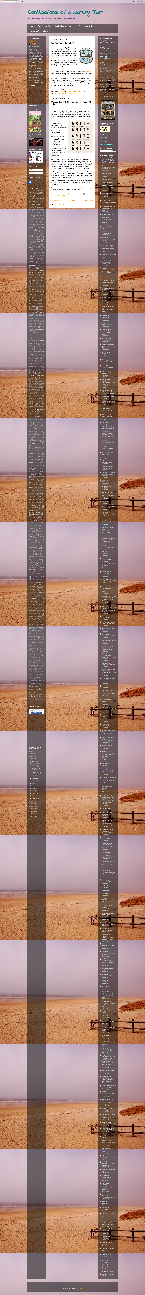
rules (30, 592)
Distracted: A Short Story (38, 31)
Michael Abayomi (36, 490)
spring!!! (40, 622)
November (35, 763)
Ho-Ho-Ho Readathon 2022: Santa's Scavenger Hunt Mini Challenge (108, 506)
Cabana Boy (39, 283)
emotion (30, 351)
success (30, 636)
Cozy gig (39, 312)
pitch (30, 545)
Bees (43, 233)
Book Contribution (33, 252)
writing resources (36, 698)
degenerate (41, 327)
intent (30, 447)
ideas (41, 431)
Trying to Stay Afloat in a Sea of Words (109, 587)
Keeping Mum (32, 456)
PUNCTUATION (32, 567)
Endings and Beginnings (35, 352)
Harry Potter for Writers (109, 596)
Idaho (37, 431)
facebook (31, 360)
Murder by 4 (105, 360)
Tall (43, 648)
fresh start (33, 378)
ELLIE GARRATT (107, 690)
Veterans (35, 675)
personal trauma (34, 542)
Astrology (41, 218)
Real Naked (40, 578)
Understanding (41, 671)
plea (30, 547)
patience (31, 537)
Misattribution (40, 495)
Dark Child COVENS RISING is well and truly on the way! (108, 1188)
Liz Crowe (40, 468)
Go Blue (38, 392)
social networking (34, 615)
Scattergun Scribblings (109, 254)
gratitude (31, 401)
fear (41, 364)
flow (35, 372)
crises (37, 318)
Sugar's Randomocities (109, 1085)
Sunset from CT (106, 1256)
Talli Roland (105, 986)
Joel (36, 453)
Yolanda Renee (34, 701)
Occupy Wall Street (36, 525)
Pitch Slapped (106, 707)
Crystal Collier (39, 320)
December (35, 761)
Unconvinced (105, 725)
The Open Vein (106, 1076)
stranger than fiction (34, 631)
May (33, 788)
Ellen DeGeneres (34, 349)
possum (30, 551)
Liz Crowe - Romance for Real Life (108, 1028)
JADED (41, 450)
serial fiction (34, 601)
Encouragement (38, 351)
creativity (31, 318)
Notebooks (105, 1262)
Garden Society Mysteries (64, 26)
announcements (32, 213)
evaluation (35, 355)
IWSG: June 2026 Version (108, 325)
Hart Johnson (35, 46)
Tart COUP (33, 650)
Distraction (40, 335)
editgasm (31, 345)
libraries (37, 465)
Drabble (42, 340)
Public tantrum (36, 561)
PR (36, 553)
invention (42, 447)
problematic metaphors (34, 556)
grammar (39, 398)
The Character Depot (108, 447)
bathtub (42, 231)
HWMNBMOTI (32, 428)
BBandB (32, 233)
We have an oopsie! (107, 1050)
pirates (41, 544)
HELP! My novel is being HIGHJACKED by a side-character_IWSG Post (108, 384)
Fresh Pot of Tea (107, 886)
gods (30, 395)
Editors (37, 346)
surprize (30, 643)
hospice (30, 420)
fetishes (40, 367)
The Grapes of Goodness (106, 891)
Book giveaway (40, 255)
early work (40, 341)
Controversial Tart (33, 309)
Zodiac (41, 701)
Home (72, 201)
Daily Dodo (105, 980)
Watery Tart (41, 680)
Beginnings (33, 235)
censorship (40, 288)
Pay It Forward (39, 537)
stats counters (38, 625)
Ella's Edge (105, 616)
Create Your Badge (33, 184)
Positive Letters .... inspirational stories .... (109, 279)
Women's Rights (39, 691)
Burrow (42, 280)
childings (31, 295)
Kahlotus (38, 455)
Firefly (43, 369)
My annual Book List (107, 482)
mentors (35, 489)
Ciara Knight (105, 441)
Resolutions (32, 586)
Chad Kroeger (32, 289)
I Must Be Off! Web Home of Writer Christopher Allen (107, 648)
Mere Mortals (41, 489)
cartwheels (42, 286)
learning (41, 461)
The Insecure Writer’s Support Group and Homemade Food (107, 231)
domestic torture (40, 337)
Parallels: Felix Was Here (36, 534)
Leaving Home (106, 488)
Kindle (36, 457)
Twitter (31, 669)
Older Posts (88, 201)
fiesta (30, 369)
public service (41, 559)
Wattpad (32, 682)
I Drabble (104, 268)
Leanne (35, 461)
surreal (35, 643)
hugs (30, 424)
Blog (31, 26)
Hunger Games (36, 427)
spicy (42, 619)
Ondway (41, 526)
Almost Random (36, 204)
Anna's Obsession (107, 366)
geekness (40, 384)
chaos (30, 291)
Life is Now (105, 747)
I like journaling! (106, 340)
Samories (36, 593)
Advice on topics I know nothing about (36, 198)
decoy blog (41, 326)
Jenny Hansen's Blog (108, 770)
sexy (30, 605)
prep (41, 553)
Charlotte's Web (106, 922)
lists (35, 468)
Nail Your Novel (106, 179)
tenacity (30, 656)
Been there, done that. (108, 1169)
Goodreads (39, 396)
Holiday (30, 417)
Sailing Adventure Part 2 (108, 442)
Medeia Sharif (106, 1261)
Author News (38, 225)
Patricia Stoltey (106, 1049)
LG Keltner (31, 464)
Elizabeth (36, 348)
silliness (33, 610)
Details (38, 330)
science (40, 595)
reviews (40, 587)
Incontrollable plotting (34, 437)
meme (32, 487)
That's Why (105, 422)
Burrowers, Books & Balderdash (108, 1229)
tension (37, 656)
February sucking (33, 366)
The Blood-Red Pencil (108, 401)
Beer (38, 233)
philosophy (32, 544)
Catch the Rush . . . (107, 1254)
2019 (32, 751)
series (40, 602)
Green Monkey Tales (108, 628)
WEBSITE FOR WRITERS (108, 1124)
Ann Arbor (36, 212)
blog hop (39, 244)
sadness (40, 592)
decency (35, 326)
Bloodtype (39, 250)
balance (36, 231)
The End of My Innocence (108, 630)
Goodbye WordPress (107, 468)
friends (40, 378)
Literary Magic (106, 870)
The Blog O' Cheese (108, 344)
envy (36, 354)
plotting (35, 547)
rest (29, 587)
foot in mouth (34, 375)
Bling (38, 239)
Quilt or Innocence (39, 571)
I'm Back (104, 681)
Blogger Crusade (34, 247)
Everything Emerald (108, 1248)
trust (31, 668)
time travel (40, 665)
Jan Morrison (106, 297)
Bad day (38, 230)
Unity (37, 672)
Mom (37, 498)
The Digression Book (35, 659)
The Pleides (38, 660)
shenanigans (36, 605)
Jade (36, 450)
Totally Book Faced (107, 1072)
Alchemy (38, 203)
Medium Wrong (40, 485)
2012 (32, 809)
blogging (31, 249)
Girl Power (31, 389)
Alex (43, 203)
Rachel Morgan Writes (108, 1128)
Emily (41, 349)
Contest (33, 308)
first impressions (39, 371)
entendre (31, 354)
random (31, 576)
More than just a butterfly (108, 924)
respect (41, 586)
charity (30, 292)
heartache (36, 413)
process (42, 556)
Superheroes (40, 642)
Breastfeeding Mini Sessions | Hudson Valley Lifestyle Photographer (108, 1223)
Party (41, 536)
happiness (31, 406)
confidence (39, 304)
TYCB (36, 669)
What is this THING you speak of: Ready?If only (37, 773)
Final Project (105, 1250)
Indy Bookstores (33, 440)
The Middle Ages (107, 1242)
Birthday (40, 238)
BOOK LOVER (106, 352)
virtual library (37, 677)
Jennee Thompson (107, 1271)
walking (35, 680)
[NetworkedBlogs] (36, 709)
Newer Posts (56, 201)
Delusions (39, 329)
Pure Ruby (104, 418)
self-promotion (32, 598)
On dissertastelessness (108, 832)
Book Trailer (35, 270)
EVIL (41, 355)
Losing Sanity (106, 1041)
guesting (31, 405)
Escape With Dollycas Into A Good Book (108, 158)
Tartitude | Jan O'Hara (108, 669)
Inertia (40, 440)
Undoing (32, 672)
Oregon (31, 531)
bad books (31, 230)
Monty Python (33, 499)
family (33, 362)
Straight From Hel (107, 808)
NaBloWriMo (41, 505)
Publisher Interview (33, 562)
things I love (39, 662)
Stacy (30, 625)
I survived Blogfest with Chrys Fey (107, 89)
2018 (32, 754)
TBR (35, 653)
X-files (34, 699)
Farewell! (104, 553)
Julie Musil (105, 974)
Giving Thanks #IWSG (107, 976)
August (34, 781)
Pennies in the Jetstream (106, 1194)
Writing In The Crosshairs (106, 380)
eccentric (40, 343)
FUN (41, 380)
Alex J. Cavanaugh (107, 245)
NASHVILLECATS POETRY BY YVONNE (108, 1002)
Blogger (80, 1288)
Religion (31, 582)
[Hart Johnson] (30, 183)
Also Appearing (40, 206)
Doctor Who (31, 337)
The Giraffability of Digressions (107, 830)
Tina (30, 666)
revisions (31, 589)
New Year (39, 519)
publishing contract (34, 565)
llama (30, 470)
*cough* (30, 190)
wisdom (42, 689)
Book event (31, 255)
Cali (35, 284)
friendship (31, 380)
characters (37, 291)
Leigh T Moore (39, 462)
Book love (39, 258)
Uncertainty (41, 669)
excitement (36, 357)
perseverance (41, 540)
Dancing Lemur (37, 323)
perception (32, 541)
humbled (31, 425)
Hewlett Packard (34, 414)
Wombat (32, 691)
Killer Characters (107, 552)
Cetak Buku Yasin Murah (108, 982)
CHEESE (42, 292)
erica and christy (107, 751)
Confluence (32, 306)
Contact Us (105, 1238)
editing (38, 345)
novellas (33, 523)
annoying (40, 213)
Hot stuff (42, 420)
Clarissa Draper (106, 1148)
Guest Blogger (34, 403)
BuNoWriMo (88, 71)
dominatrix (33, 338)
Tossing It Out (106, 237)
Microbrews (31, 493)
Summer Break (106, 319)
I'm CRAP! (31, 431)
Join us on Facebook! (107, 547)
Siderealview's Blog (108, 427)
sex (42, 604)
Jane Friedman (106, 193)
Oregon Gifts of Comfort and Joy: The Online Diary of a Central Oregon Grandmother (108, 1058)
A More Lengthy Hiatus (108, 623)
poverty (30, 553)
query (30, 572)
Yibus (43, 699)
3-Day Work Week (39, 192)
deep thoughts (33, 327)
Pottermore (36, 551)
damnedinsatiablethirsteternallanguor (109, 778)
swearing (41, 643)
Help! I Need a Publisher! (106, 764)
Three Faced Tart (44, 26)
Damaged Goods (106, 893)
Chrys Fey (40, 297)
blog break (36, 241)
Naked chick (35, 507)
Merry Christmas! (106, 1203)
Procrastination (33, 557)
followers (31, 374)
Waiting (30, 680)
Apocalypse (32, 216)
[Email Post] (83, 91)
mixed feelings (37, 496)
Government (31, 398)
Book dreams (39, 253)
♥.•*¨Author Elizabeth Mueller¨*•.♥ (108, 288)
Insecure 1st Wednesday (107, 84)
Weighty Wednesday (34, 685)
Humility (36, 425)
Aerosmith (31, 201)
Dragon (33, 341)
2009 (32, 816)
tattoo (41, 651)
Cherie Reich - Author (108, 622)
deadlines (58, 196)
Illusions (40, 433)
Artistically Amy (106, 1220)
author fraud (31, 222)
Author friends (39, 222)
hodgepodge (38, 416)
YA (38, 699)
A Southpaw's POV (107, 466)
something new (39, 616)
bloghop (40, 249)
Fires (31, 371)
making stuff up (33, 476)
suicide (38, 637)
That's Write (105, 959)
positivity (40, 550)
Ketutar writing (106, 372)
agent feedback (40, 201)
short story (36, 607)
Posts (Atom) (62, 204)
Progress (42, 557)
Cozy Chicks (105, 546)
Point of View (32, 548)
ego (42, 346)
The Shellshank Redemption (106, 316)
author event (39, 221)
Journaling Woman (107, 338)
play (42, 545)
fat (43, 363)
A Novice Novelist (107, 1108)
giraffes (41, 387)
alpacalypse (31, 206)
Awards (31, 227)
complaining (39, 303)
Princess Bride (39, 554)
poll (43, 548)
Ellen (43, 348)
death (41, 324)
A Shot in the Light (86, 26)
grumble (41, 401)
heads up (39, 411)
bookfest (37, 274)
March (34, 793)
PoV (42, 551)
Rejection (31, 581)
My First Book (106, 634)
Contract (40, 308)
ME (42, 482)
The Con (42, 657)
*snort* (37, 190)
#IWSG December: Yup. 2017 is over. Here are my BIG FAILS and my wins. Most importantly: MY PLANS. (108, 756)
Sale (30, 593)
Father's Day (34, 364)
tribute (43, 666)
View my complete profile (36, 82)
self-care (40, 596)
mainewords (105, 480)
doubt (40, 338)
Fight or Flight (36, 369)
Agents (32, 203)
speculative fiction (33, 619)
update (31, 674)
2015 (32, 801)
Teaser (40, 653)
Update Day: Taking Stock (109, 636)
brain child (36, 277)
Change (41, 289)
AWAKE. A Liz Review (107, 1031)
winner (37, 689)
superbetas (32, 642)
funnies (41, 381)
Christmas (31, 297)
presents (31, 554)
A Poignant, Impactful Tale (109, 448)
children (40, 295)
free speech (35, 377)
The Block (105, 1091)
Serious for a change (34, 604)
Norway (42, 522)
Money (41, 498)
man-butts (31, 479)
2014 (32, 804)
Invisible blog (33, 448)
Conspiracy (41, 306)
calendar (31, 284)
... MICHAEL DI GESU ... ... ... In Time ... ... (108, 330)
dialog (43, 330)
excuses (42, 357)
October (34, 766)
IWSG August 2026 (107, 256)
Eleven (30, 348)
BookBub (31, 274)
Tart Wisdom (41, 650)
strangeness (39, 630)
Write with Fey (106, 408)
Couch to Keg (33, 311)
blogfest (39, 246)
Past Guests (103, 137)
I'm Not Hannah (106, 486)
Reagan (33, 578)
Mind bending (39, 493)
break (41, 277)
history (30, 416)
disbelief (33, 335)
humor (42, 425)
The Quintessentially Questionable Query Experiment (108, 797)
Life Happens (105, 454)
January (30, 451)
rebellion (30, 579)
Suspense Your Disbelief (106, 853)
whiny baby (37, 688)
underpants (33, 671)
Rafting (30, 574)
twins (39, 668)
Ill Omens (31, 433)
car (29, 286)
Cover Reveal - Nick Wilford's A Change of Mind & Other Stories (107, 1079)
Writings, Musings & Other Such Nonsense (108, 493)
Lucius (42, 471)
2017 (32, 756)
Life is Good (105, 1162)
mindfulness (31, 494)
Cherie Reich (33, 294)
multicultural (39, 502)
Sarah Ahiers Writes (108, 812)
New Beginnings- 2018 (108, 741)
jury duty (31, 454)
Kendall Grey (41, 456)
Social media (38, 613)
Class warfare (34, 300)
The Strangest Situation (106, 935)
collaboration (39, 301)
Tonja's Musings (107, 745)
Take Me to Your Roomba (108, 909)
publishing (38, 564)
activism (37, 197)
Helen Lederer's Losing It (108, 1110)
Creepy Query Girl (107, 968)
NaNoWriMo (70, 93)
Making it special (39, 474)
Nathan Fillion (35, 516)
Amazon (32, 207)
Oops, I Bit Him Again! (107, 930)
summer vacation (39, 640)
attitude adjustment (35, 219)
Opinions (40, 528)
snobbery (31, 613)
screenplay (32, 596)
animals (42, 210)
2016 (32, 759)
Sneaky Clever (38, 612)
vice (42, 675)
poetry (41, 547)
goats (41, 393)
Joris (41, 453)
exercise (32, 358)
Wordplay (36, 692)
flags (30, 372)
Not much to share (106, 1087)
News (30, 520)
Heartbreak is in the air (108, 1117)
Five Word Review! (107, 1037)
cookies (41, 309)
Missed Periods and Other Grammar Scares (109, 1100)
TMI (37, 666)
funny (30, 383)
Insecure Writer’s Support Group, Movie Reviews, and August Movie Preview (109, 248)
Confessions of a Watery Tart (65, 12)
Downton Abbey (33, 340)
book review (40, 265)
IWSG (63, 196)
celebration (32, 288)
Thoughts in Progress (108, 520)
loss (33, 471)
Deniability (31, 330)
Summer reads (32, 639)
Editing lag (31, 346)
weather (37, 682)
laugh (30, 461)
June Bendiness (106, 1232)
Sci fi (34, 595)
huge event (39, 422)
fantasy (39, 363)
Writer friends (38, 694)
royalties (41, 590)
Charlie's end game (107, 733)
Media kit (32, 485)
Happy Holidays (39, 406)
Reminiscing (40, 582)
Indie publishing (37, 439)
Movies (39, 501)
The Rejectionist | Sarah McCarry (107, 843)
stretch (36, 633)
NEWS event (38, 520)
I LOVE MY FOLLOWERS (36, 430)
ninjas (37, 522)
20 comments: (77, 194)
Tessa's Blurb (106, 1020)
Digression (35, 332)
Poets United (105, 617)
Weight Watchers (37, 683)
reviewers (34, 587)
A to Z (38, 195)
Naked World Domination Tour (36, 512)
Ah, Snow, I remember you (109, 1197)
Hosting (36, 420)
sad (34, 592)
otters (41, 531)
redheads (39, 579)
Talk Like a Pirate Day (35, 648)
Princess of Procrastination (106, 1176)
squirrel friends (39, 624)
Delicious (32, 329)
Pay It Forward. (35, 539)
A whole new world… (107, 703)
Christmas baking (106, 881)
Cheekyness (105, 724)
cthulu (30, 321)
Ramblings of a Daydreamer (106, 502)
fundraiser (31, 381)
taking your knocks (40, 647)
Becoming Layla (107, 1236)
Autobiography (106, 838)
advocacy (39, 200)
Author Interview (33, 224)
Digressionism (32, 334)
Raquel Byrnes (106, 579)
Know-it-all (31, 459)
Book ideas (34, 257)
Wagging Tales (106, 1122)
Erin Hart (41, 354)
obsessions (41, 524)
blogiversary (31, 250)
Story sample (32, 628)
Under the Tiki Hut (107, 453)
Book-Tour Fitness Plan (36, 271)
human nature (38, 424)
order (40, 530)
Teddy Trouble (32, 654)
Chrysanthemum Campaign (36, 299)
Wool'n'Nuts (105, 1207)
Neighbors (31, 519)
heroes (42, 413)
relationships (39, 581)
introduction (35, 447)
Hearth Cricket (106, 663)
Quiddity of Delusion (108, 913)
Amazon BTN (40, 207)
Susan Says (105, 323)
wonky (30, 692)
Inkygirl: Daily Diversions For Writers (108, 537)
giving (37, 389)
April (33, 791)
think (30, 663)
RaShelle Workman (107, 928)
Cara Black (34, 286)
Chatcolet (36, 292)
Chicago (41, 294)
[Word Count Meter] (105, 47)
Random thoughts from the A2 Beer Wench (109, 862)
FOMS (37, 374)
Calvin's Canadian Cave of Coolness (107, 415)
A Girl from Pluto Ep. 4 (107, 410)
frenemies (42, 377)
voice (41, 678)
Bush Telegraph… (106, 1209)
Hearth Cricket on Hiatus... (109, 664)
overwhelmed (32, 533)
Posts (33, 170)
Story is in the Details (107, 175)
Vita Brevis (105, 951)
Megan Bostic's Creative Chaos (106, 654)
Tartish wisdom (33, 651)
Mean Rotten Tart (33, 484)
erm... (30, 355)
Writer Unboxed (106, 173)
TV (35, 668)
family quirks (41, 361)
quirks (32, 573)
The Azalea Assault (36, 656)
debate (30, 326)
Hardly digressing (33, 408)
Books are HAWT (36, 275)
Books (42, 274)
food (43, 374)
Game (37, 383)
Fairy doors (40, 360)
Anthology (31, 215)
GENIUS (30, 386)
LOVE (37, 471)
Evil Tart (30, 357)
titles (33, 666)
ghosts (35, 387)
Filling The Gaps (106, 1244)
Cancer (40, 284)
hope (36, 419)
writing (67, 196)
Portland (33, 550)
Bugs (41, 278)
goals (35, 393)
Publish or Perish (107, 1156)
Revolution (36, 589)
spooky (30, 621)
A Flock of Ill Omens (35, 193)
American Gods (35, 209)
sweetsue (104, 1201)
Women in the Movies (107, 367)
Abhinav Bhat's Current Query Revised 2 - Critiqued (108, 802)
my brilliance (41, 504)
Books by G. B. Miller (108, 472)
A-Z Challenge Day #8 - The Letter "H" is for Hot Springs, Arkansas (108, 1064)
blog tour (31, 246)
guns (40, 405)
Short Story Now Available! (109, 202)
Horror (41, 419)
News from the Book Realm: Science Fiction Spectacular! (108, 693)
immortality (31, 434)
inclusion (41, 436)
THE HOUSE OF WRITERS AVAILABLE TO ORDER (108, 916)
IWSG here (81, 113)
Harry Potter (39, 410)
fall (29, 361)
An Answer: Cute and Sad (108, 1157)
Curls (34, 321)
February (35, 796)
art (37, 218)
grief (36, 401)
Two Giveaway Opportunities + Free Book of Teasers (109, 672)
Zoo (103, 1171)
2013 (32, 806)
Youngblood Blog (107, 390)
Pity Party (36, 545)
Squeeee (31, 624)
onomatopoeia (32, 528)
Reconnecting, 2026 (107, 361)
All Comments (35, 173)
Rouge (35, 590)
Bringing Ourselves (33, 278)
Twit (43, 668)
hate (33, 411)
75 (102, 567)
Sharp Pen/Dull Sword (108, 686)
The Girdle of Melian (108, 201)
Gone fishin (36, 395)
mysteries (33, 505)
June (33, 786)
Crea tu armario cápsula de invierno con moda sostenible (108, 874)
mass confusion (35, 482)
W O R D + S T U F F (108, 1213)
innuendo (38, 442)
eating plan (32, 343)
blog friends (39, 243)
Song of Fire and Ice (35, 618)
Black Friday (32, 239)
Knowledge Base (39, 459)
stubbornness (39, 634)
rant (37, 576)
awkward (40, 228)
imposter (38, 434)
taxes (30, 653)
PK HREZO (105, 898)
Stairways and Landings (106, 1183)
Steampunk (31, 627)
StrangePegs (105, 512)
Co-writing (31, 301)
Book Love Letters (33, 260)
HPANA (32, 422)
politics (39, 548)
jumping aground (107, 880)
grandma (31, 399)
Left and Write (106, 1035)
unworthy (42, 672)
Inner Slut (31, 442)
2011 (32, 811)
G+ (34, 383)
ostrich (36, 531)
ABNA (30, 197)
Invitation (41, 448)
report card (37, 584)
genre (36, 386)
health (30, 413)
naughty (39, 517)
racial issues (39, 573)
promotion (33, 559)
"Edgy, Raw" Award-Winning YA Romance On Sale (108, 962)
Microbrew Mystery (60, 93)
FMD (40, 372)
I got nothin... (41, 428)
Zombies (30, 702)
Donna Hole (105, 944)
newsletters (31, 522)
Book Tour (40, 269)
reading (42, 576)
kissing (41, 457)
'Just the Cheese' (107, 558)
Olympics (35, 526)
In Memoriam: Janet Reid (108, 462)
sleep (38, 610)
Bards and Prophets (108, 1070)
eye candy (39, 358)
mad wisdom (34, 473)
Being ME (37, 236)
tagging (30, 645)
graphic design (39, 399)
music (35, 504)
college (30, 303)
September (35, 778)
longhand (37, 470)
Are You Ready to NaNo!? (63, 43)
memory (37, 487)
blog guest (31, 244)
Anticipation (39, 215)
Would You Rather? (107, 559)
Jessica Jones (37, 451)
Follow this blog (36, 712)
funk (36, 381)
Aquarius (41, 216)
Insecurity (40, 445)
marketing (40, 481)
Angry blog (35, 210)
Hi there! (104, 1215)
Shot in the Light (39, 609)
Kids (31, 457)
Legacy (31, 462)
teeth (41, 654)
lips (40, 467)
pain (37, 533)
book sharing (35, 267)
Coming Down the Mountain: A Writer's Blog (108, 306)
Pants (41, 533)
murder (30, 504)
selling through (40, 599)
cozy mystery (32, 314)
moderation (31, 498)
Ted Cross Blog (106, 571)
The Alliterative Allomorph (106, 1136)
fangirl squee (33, 363)
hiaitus (41, 414)
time (36, 663)
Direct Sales (41, 334)
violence (30, 677)
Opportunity (32, 530)
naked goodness (33, 509)
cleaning (41, 300)
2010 (32, 814)
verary (36, 674)
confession (31, 304)
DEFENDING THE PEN (108, 207)
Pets (41, 542)
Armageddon (32, 218)
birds (35, 238)
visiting (35, 678)
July (33, 783)
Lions (36, 467)
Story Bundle (39, 627)
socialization (31, 616)
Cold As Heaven (106, 837)
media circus (41, 484)
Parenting (32, 536)
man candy (40, 477)
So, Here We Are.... (107, 970)
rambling (38, 574)
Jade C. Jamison (107, 260)
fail (35, 360)
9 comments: (77, 91)
